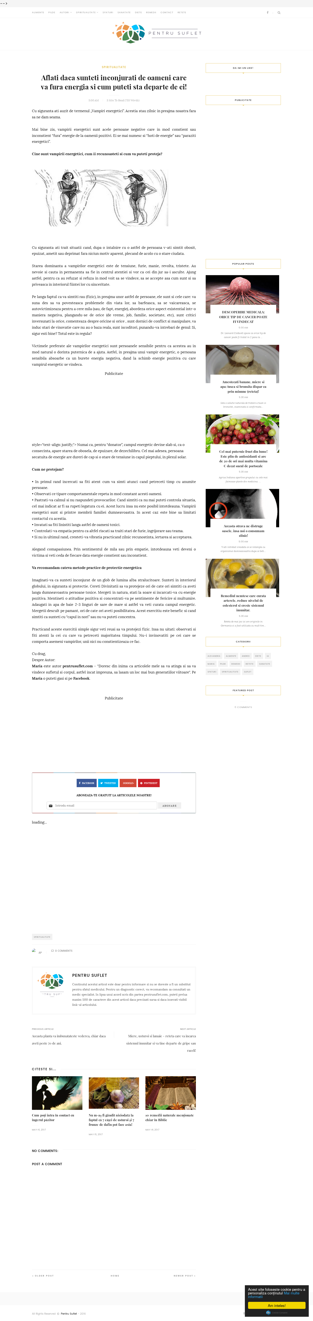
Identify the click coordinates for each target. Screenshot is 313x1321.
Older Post (44, 1276)
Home (115, 1276)
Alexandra (214, 656)
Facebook (81, 678)
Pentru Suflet (69, 1313)
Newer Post (183, 1276)
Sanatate (124, 12)
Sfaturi (108, 12)
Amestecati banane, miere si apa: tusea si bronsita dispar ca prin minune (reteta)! (243, 386)
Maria (37, 666)
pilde (223, 664)
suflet (247, 672)
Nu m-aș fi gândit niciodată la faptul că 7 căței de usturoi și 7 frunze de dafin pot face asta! (111, 1120)
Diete (138, 12)
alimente (231, 656)
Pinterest (150, 783)
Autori (64, 12)
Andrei (246, 656)
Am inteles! (277, 1305)
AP (40, 952)
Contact (167, 12)
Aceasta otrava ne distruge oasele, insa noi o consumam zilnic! (243, 530)
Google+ (128, 783)
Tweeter (110, 783)
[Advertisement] (114, 407)
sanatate (264, 664)
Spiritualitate (86, 12)
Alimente (38, 12)
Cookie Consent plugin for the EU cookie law (276, 1312)
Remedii (151, 12)
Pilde (51, 12)
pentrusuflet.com (78, 666)
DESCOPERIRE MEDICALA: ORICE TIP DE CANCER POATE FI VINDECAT (243, 317)
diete (258, 656)
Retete (182, 12)
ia (268, 656)
